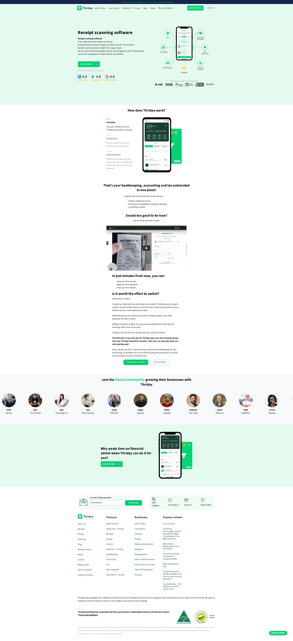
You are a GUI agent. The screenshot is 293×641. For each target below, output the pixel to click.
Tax (107, 564)
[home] (85, 8)
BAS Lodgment (112, 569)
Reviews (81, 529)
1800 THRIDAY (166, 8)
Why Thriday (100, 8)
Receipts (110, 533)
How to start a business (145, 564)
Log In (209, 8)
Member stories (84, 549)
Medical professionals (144, 544)
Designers (139, 549)
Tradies (138, 539)
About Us (82, 524)
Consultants (140, 528)
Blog (145, 8)
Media (153, 8)
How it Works (114, 8)
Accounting (111, 559)
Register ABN (83, 564)
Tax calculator (169, 523)
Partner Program (85, 569)
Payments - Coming (114, 549)
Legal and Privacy (85, 575)
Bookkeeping (112, 554)
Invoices (109, 544)
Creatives (138, 533)
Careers (81, 559)
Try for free (160, 362)
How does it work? (136, 362)
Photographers (141, 554)
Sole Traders (140, 523)
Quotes (109, 539)
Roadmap (82, 539)
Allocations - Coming (115, 574)
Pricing (137, 8)
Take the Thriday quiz (144, 569)
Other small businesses (145, 559)
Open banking (112, 523)
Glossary (138, 574)
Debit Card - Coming (114, 528)
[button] (127, 8)
